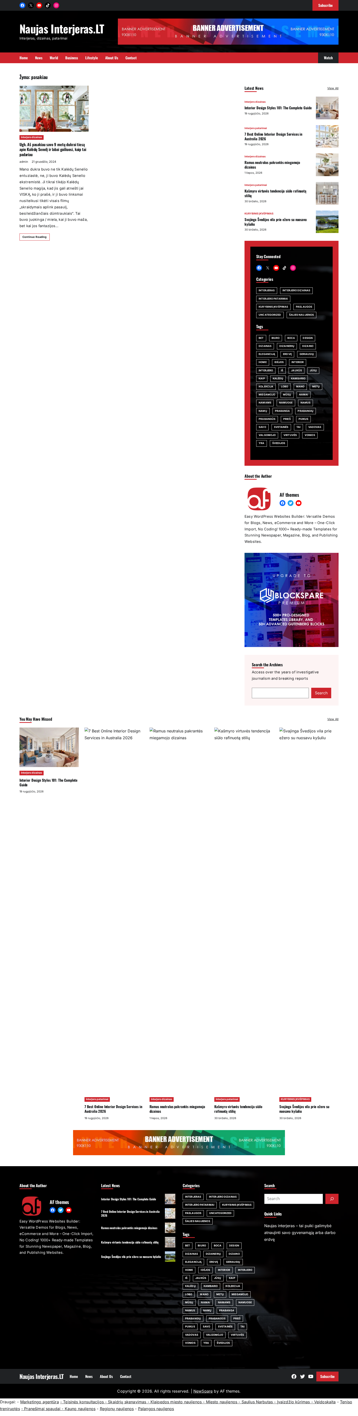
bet (261, 338)
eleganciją (267, 354)
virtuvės (290, 435)
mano (300, 386)
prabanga (282, 411)
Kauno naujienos (80, 1408)
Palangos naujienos (156, 1408)
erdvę (287, 354)
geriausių (307, 354)
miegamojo (267, 394)
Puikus (304, 419)
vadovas (314, 427)
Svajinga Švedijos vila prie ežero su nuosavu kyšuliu (276, 222)
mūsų (287, 394)
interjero (266, 370)
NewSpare (203, 1391)
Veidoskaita (325, 1401)
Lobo (284, 386)
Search (321, 692)
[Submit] (332, 1199)
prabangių (305, 411)
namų (263, 411)
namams (265, 402)
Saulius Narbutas (257, 1401)
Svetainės (281, 427)
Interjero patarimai (256, 128)
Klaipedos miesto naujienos (176, 1401)
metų (316, 386)
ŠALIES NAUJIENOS (301, 314)
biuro (276, 338)
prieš (287, 419)
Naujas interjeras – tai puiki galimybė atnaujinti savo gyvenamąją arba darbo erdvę (300, 1232)
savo (262, 427)
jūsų (313, 370)
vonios (310, 435)
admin (23, 161)
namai (303, 394)
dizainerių (286, 346)
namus (306, 402)
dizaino (307, 346)
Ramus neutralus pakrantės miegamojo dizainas (272, 165)
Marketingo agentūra (39, 1401)
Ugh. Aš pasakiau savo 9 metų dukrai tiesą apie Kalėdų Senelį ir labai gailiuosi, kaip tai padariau (52, 149)
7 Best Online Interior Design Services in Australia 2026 (273, 136)
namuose (286, 402)
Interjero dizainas (31, 137)
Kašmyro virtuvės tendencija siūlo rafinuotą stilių (275, 193)
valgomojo (267, 435)
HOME (262, 362)
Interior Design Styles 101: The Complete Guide (278, 107)
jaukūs (296, 370)
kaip (262, 378)
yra (261, 443)
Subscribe (327, 1376)
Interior (298, 362)
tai (298, 427)
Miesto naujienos (221, 1401)
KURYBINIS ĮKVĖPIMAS (259, 213)
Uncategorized (270, 314)
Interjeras (267, 290)
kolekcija (266, 386)
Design (308, 338)
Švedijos (278, 443)
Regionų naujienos (117, 1408)
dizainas (265, 346)
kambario (298, 378)
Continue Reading (34, 237)
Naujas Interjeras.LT (61, 28)
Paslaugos (304, 306)
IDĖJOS (279, 362)
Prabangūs (267, 419)
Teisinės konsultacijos (83, 1401)
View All (333, 88)
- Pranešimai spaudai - (43, 1408)
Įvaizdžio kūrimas (293, 1401)
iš (282, 370)
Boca (291, 338)
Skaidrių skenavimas (127, 1401)
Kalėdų (278, 378)
